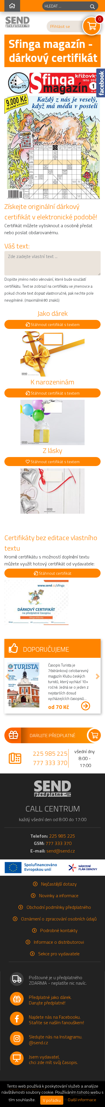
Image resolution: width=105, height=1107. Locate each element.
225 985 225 (50, 753)
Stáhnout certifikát (54, 573)
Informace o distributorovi (59, 941)
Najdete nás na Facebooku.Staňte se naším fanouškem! (56, 1019)
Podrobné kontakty (59, 930)
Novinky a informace (58, 895)
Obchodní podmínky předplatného (59, 907)
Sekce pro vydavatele (59, 953)
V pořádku (52, 1100)
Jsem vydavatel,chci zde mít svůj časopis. (53, 1059)
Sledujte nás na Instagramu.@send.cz (55, 1039)
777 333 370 (50, 762)
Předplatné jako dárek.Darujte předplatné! (50, 1000)
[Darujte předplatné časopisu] (52, 735)
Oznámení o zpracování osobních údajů (59, 918)
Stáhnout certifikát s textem (55, 324)
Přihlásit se (60, 26)
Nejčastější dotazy (59, 883)
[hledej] (92, 5)
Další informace (82, 1100)
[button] (7, 676)
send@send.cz (60, 850)
